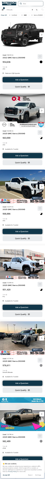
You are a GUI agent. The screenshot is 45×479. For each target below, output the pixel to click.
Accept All (6, 475)
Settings (38, 475)
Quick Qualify (21, 87)
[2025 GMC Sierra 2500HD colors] (41, 137)
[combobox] (30, 3)
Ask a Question (21, 80)
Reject (30, 475)
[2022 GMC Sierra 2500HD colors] (41, 62)
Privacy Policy (12, 471)
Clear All (4, 15)
